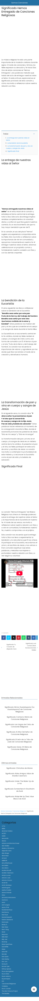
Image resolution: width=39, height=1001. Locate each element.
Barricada (5, 922)
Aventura (5, 900)
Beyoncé (5, 934)
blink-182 (4, 952)
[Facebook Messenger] (8, 637)
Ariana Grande (6, 892)
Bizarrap (4, 942)
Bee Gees (5, 927)
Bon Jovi (4, 961)
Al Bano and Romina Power (10, 843)
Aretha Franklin (6, 890)
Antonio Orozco (7, 880)
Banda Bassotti (7, 917)
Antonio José (6, 878)
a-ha (3, 826)
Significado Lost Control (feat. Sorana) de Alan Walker (30, 646)
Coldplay (5, 986)
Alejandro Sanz (6, 851)
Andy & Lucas (6, 875)
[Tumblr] (28, 637)
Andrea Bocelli (6, 870)
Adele (3, 836)
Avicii (3, 902)
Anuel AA (4, 883)
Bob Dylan (5, 956)
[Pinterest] (18, 637)
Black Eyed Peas (7, 944)
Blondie (4, 954)
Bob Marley (5, 959)
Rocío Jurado (6, 989)
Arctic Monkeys (7, 885)
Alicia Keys (5, 856)
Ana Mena (5, 868)
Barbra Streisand (7, 920)
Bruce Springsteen (8, 971)
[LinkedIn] (33, 637)
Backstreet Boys (7, 910)
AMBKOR (4, 860)
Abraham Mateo (7, 831)
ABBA (3, 828)
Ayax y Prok (5, 907)
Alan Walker (5, 846)
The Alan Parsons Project (10, 991)
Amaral (4, 858)
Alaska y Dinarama (8, 848)
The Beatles (5, 993)
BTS (3, 981)
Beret (3, 932)
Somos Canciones (19, 2)
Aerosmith (5, 838)
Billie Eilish (5, 937)
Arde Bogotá (6, 888)
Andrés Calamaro (7, 873)
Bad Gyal (5, 915)
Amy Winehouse (7, 863)
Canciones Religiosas (9, 984)
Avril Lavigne (6, 905)
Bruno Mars (5, 974)
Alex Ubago (5, 853)
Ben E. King (5, 929)
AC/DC (4, 833)
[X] (13, 637)
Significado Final (13, 151)
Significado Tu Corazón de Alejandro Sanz (11, 647)
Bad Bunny (5, 912)
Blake (3, 949)
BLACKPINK (5, 947)
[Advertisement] (19, 37)
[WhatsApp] (23, 637)
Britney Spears (6, 969)
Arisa (3, 895)
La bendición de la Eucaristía (17, 143)
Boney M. (5, 964)
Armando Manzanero (9, 897)
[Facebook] (3, 637)
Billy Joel (4, 939)
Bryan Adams (6, 976)
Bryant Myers (6, 979)
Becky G (4, 924)
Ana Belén (5, 865)
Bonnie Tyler (6, 966)
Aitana (4, 841)
